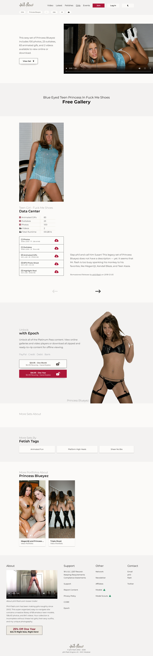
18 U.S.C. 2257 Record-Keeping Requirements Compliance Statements (75, 575)
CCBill (66, 602)
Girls (78, 5)
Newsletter (101, 578)
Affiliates (99, 584)
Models (99, 590)
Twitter (130, 584)
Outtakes (26, 221)
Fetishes (69, 5)
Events (86, 5)
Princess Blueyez (35, 12)
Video (50, 5)
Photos (25, 224)
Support (67, 584)
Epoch (67, 608)
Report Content (71, 590)
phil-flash (96, 275)
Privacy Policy (70, 596)
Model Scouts (102, 596)
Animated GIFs (29, 217)
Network (99, 572)
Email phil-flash (130, 575)
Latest (59, 5)
